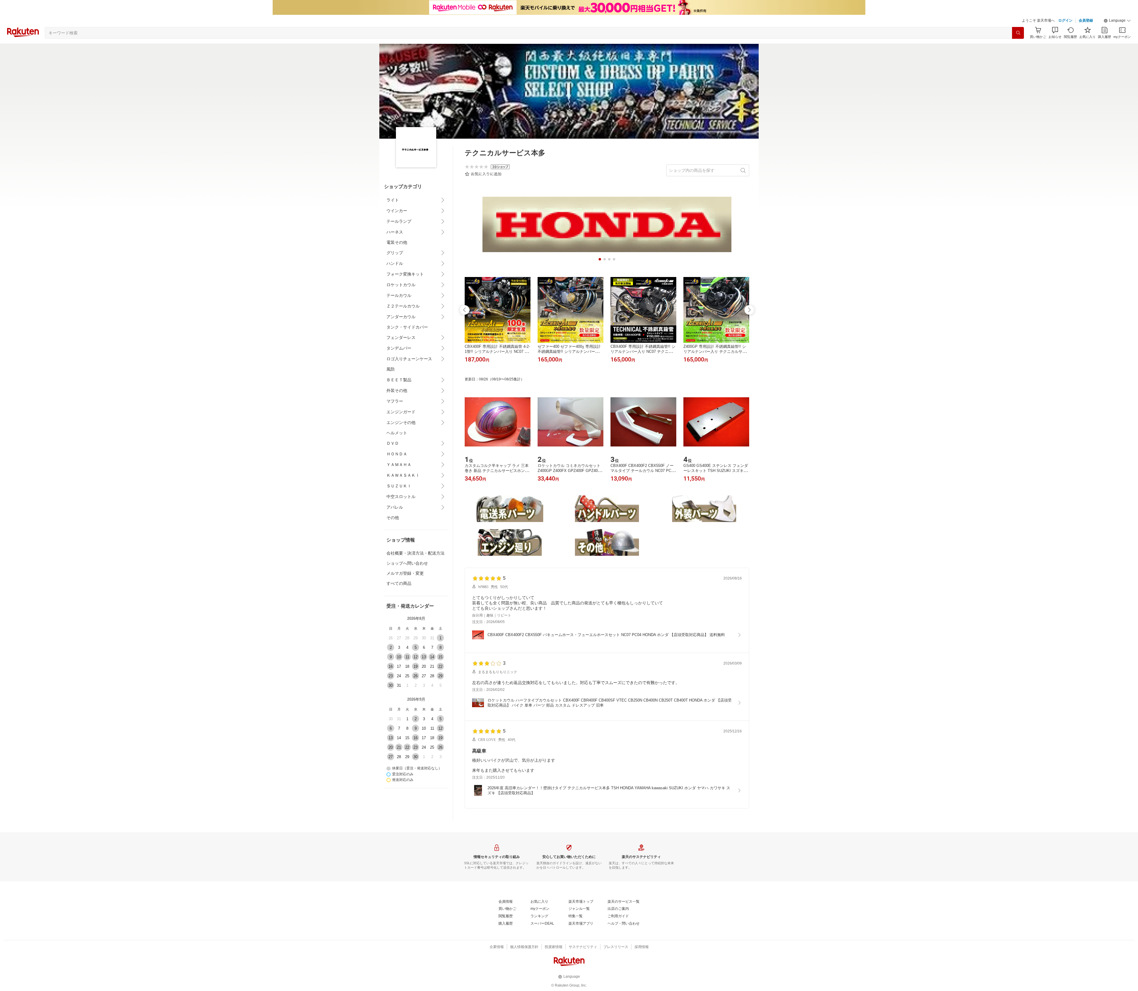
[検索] (1018, 33)
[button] (1117, 20)
